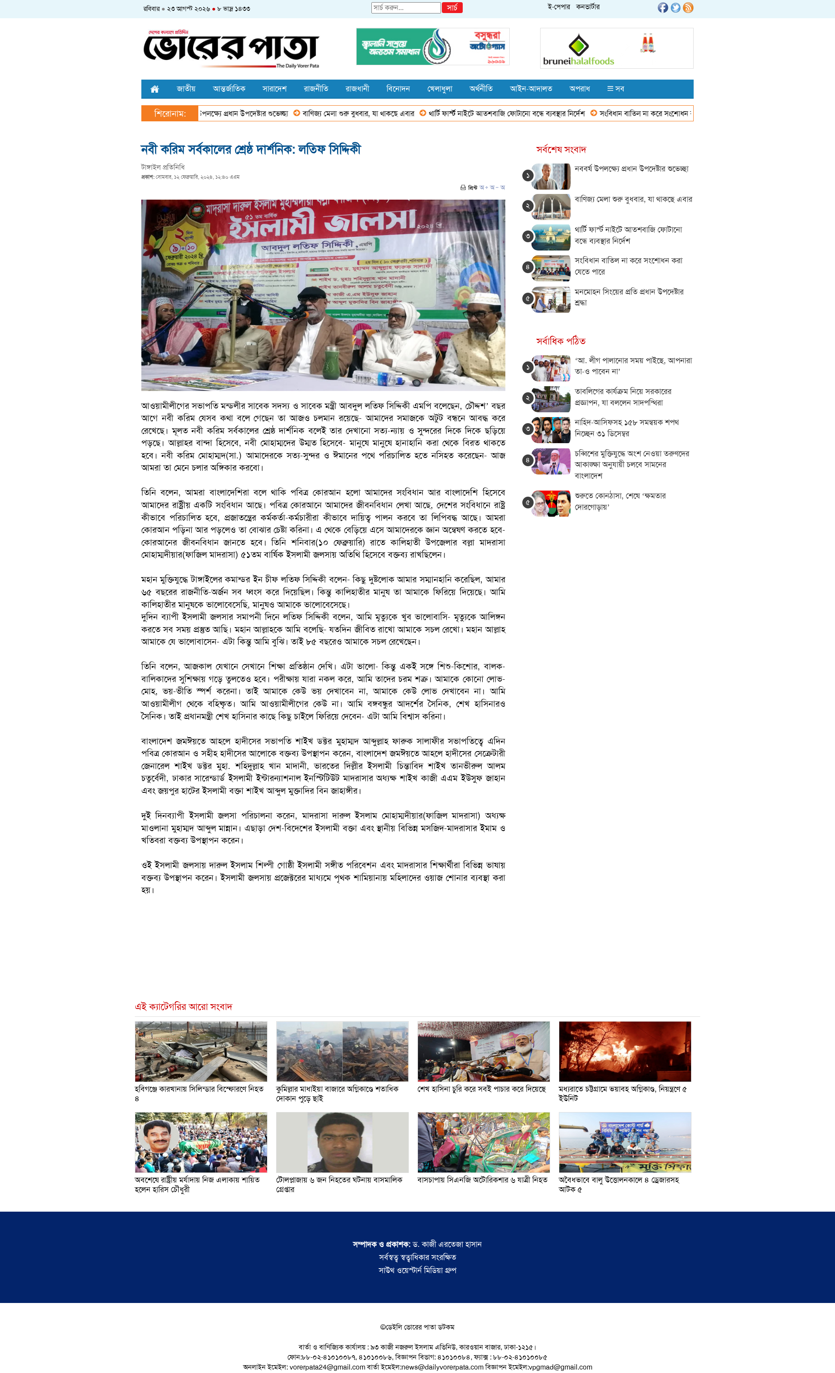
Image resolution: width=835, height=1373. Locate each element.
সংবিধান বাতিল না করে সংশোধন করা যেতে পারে (622, 113)
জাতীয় (186, 89)
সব (619, 89)
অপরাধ (580, 89)
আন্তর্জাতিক (229, 89)
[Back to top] (13, 1355)
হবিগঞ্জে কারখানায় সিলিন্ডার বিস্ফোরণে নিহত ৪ (199, 1094)
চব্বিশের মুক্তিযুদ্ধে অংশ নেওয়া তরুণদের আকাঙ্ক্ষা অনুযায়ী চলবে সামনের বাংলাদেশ (632, 464)
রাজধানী (357, 89)
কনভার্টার (588, 6)
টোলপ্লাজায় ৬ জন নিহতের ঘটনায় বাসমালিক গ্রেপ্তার (339, 1185)
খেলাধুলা (440, 89)
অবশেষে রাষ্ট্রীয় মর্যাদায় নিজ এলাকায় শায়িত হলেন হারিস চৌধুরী (197, 1185)
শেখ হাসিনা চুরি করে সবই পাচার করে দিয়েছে (482, 1089)
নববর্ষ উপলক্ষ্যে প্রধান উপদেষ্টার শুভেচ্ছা (631, 169)
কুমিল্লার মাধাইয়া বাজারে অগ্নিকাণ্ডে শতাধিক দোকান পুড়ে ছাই (337, 1094)
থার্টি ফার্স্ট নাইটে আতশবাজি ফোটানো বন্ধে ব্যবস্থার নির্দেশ (464, 113)
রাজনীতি (316, 89)
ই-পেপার (559, 6)
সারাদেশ (275, 89)
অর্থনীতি (481, 89)
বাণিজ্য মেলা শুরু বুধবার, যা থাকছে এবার (315, 113)
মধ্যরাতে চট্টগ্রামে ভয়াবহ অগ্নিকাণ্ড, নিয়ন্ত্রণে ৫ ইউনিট (623, 1094)
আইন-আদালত (531, 89)
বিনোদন (398, 89)
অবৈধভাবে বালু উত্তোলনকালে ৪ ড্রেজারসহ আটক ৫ (619, 1185)
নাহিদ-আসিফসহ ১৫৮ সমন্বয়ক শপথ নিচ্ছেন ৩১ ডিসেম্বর (627, 428)
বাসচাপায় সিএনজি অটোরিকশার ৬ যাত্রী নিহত (483, 1180)
